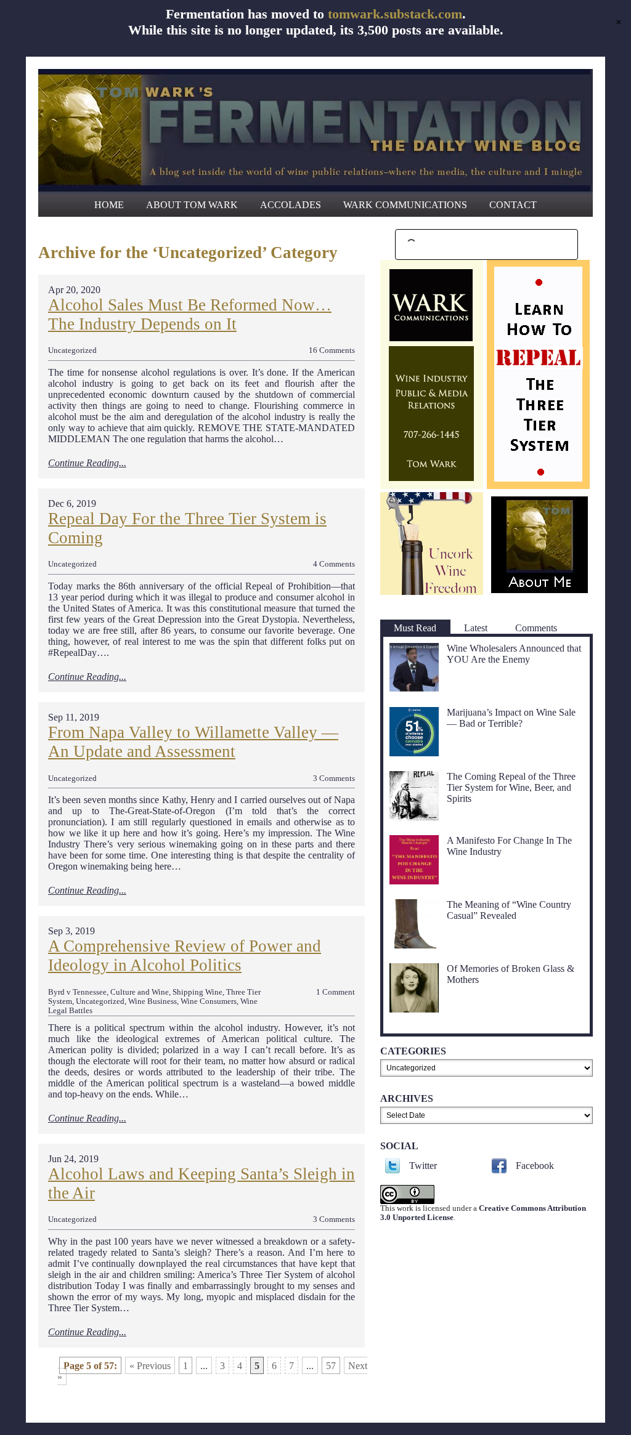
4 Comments (334, 564)
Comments (536, 628)
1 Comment (335, 992)
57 (331, 1365)
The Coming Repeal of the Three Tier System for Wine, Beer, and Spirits (511, 787)
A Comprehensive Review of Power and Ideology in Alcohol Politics (184, 955)
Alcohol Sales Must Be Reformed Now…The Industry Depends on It (190, 314)
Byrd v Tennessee (77, 992)
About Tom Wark (192, 205)
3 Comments (334, 778)
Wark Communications (405, 205)
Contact (513, 205)
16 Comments (332, 350)
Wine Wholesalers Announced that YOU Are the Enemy (514, 654)
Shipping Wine (197, 992)
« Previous (150, 1365)
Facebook (535, 1165)
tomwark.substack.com (395, 14)
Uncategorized (72, 350)
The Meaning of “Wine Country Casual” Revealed (509, 910)
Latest (475, 628)
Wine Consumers (209, 1001)
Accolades (290, 205)
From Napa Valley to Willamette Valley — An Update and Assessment (193, 742)
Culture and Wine (139, 992)
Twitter (423, 1165)
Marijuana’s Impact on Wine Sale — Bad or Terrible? (511, 718)
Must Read (415, 628)
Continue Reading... (87, 463)
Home (109, 205)
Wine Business (152, 1001)
